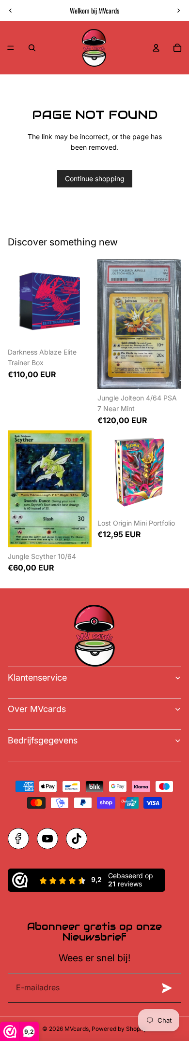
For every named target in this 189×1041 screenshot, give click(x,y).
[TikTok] (76, 838)
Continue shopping (95, 178)
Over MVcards (37, 709)
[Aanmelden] (169, 987)
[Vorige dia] (10, 10)
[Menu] (10, 47)
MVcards (76, 1028)
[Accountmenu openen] (156, 47)
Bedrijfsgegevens (43, 740)
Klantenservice (37, 677)
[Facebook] (18, 838)
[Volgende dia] (178, 10)
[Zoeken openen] (32, 47)
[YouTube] (47, 838)
